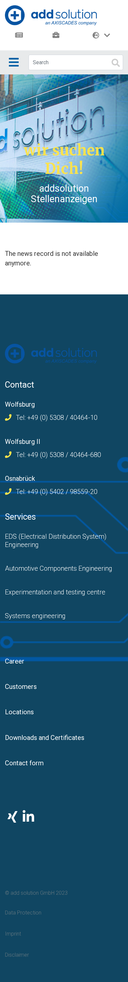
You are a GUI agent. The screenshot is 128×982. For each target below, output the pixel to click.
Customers (21, 687)
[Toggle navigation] (14, 62)
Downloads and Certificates (44, 738)
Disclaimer (17, 955)
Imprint (13, 934)
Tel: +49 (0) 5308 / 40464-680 (57, 455)
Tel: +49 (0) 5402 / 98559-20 (55, 492)
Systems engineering (35, 616)
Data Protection (23, 913)
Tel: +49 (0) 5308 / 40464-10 (55, 418)
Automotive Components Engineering (58, 568)
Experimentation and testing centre (55, 592)
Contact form (24, 763)
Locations (19, 712)
